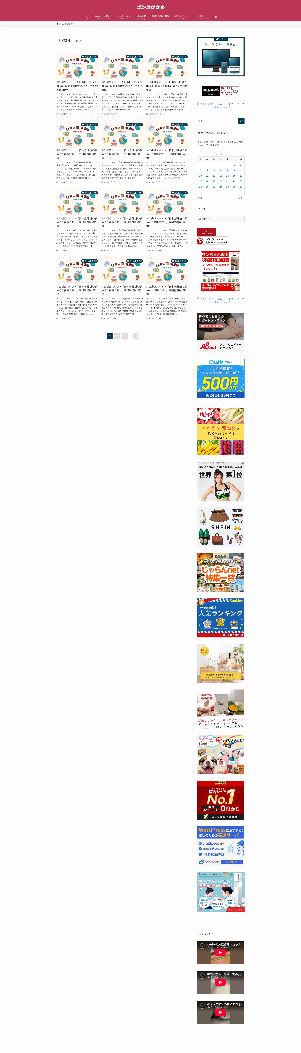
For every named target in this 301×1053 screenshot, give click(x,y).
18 (207, 181)
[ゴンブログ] (150, 7)
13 (220, 176)
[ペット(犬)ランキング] (212, 244)
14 (227, 176)
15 (234, 176)
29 (234, 187)
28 (227, 187)
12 (214, 176)
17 (200, 181)
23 (135, 336)
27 (220, 187)
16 (241, 176)
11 (207, 176)
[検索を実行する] (241, 121)
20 (220, 181)
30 (241, 187)
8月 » (242, 198)
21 (227, 181)
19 (214, 181)
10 (200, 176)
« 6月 (199, 198)
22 (234, 181)
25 (207, 187)
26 (214, 187)
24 (200, 187)
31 (200, 192)
